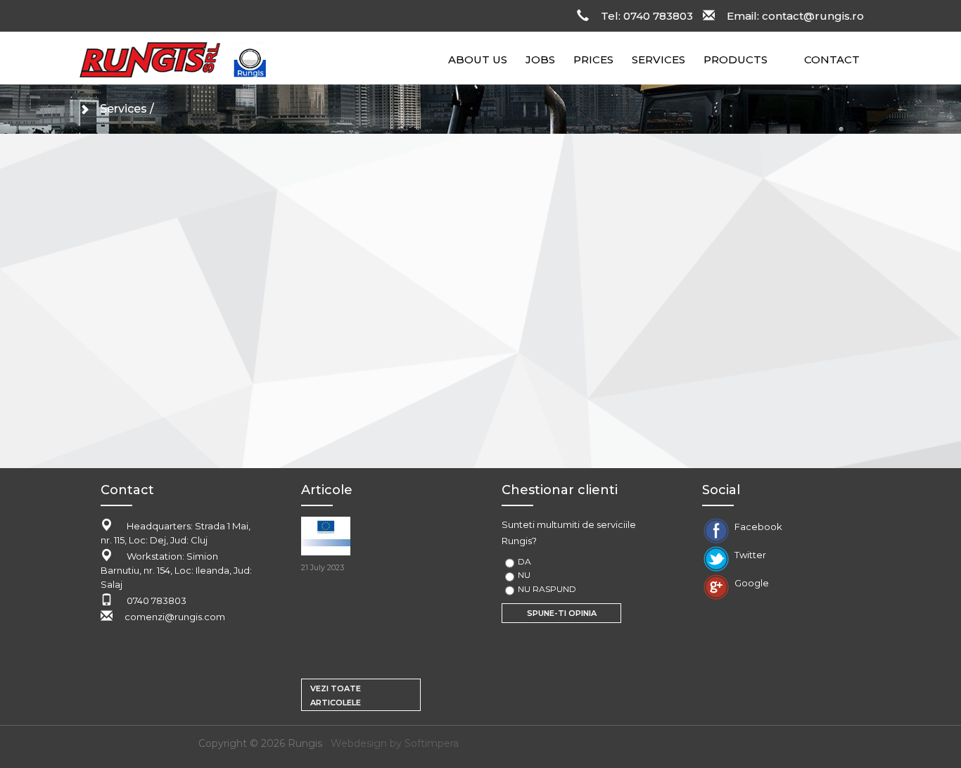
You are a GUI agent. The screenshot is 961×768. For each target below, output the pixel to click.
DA (524, 561)
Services (123, 108)
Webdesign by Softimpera (395, 743)
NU (524, 574)
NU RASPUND (547, 589)
